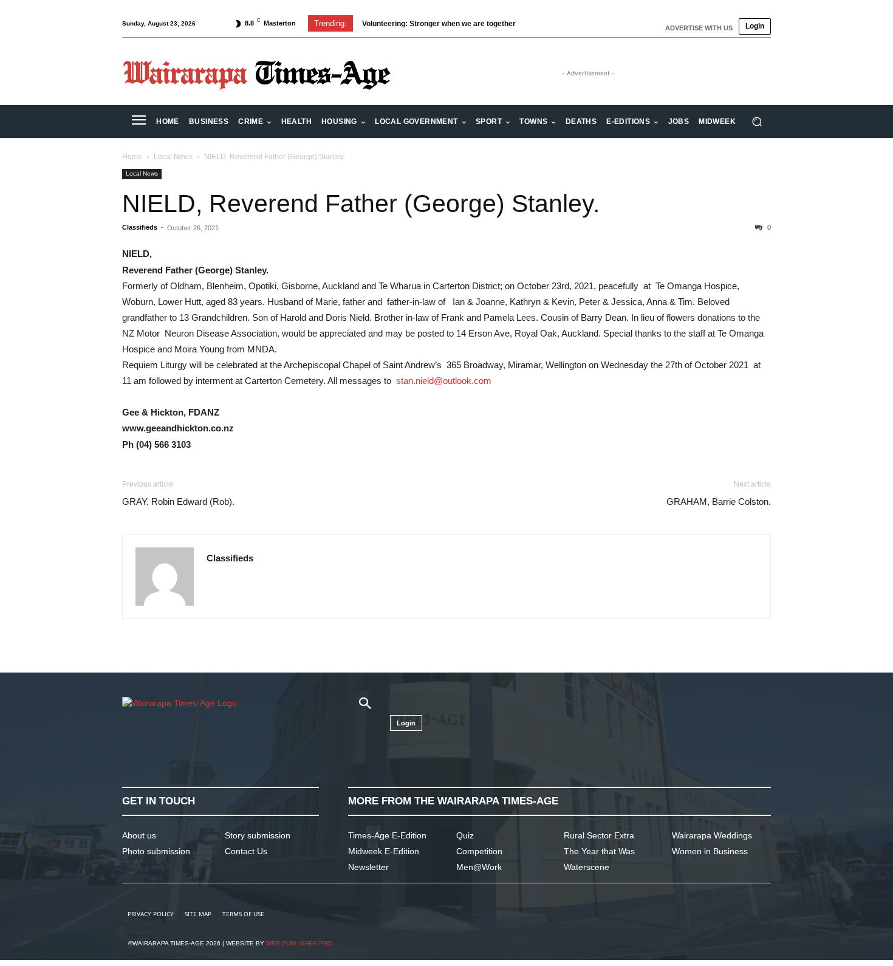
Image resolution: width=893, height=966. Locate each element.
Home (132, 156)
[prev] (538, 23)
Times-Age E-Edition (387, 835)
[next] (558, 23)
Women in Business (710, 851)
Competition (479, 851)
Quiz (465, 835)
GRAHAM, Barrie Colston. (718, 501)
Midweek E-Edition (383, 851)
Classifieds (139, 227)
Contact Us (246, 851)
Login (754, 26)
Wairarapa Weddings (712, 835)
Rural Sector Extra (599, 835)
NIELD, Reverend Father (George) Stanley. (361, 204)
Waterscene (586, 867)
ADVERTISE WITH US (699, 28)
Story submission (257, 835)
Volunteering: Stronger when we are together (439, 23)
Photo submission (156, 851)
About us (139, 835)
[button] (756, 122)
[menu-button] (138, 121)
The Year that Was (599, 851)
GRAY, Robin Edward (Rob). (178, 501)
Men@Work (479, 867)
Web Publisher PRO (299, 943)
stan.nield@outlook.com (443, 380)
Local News (173, 156)
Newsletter (368, 867)
